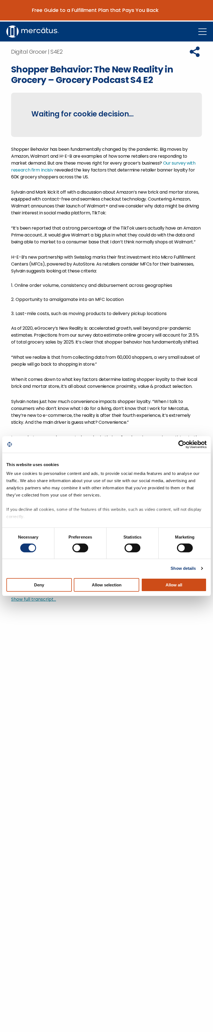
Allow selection (106, 585)
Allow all (174, 585)
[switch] (80, 548)
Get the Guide (185, 10)
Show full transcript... (33, 599)
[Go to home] (32, 31)
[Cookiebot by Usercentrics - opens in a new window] (182, 444)
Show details (183, 568)
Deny (39, 585)
